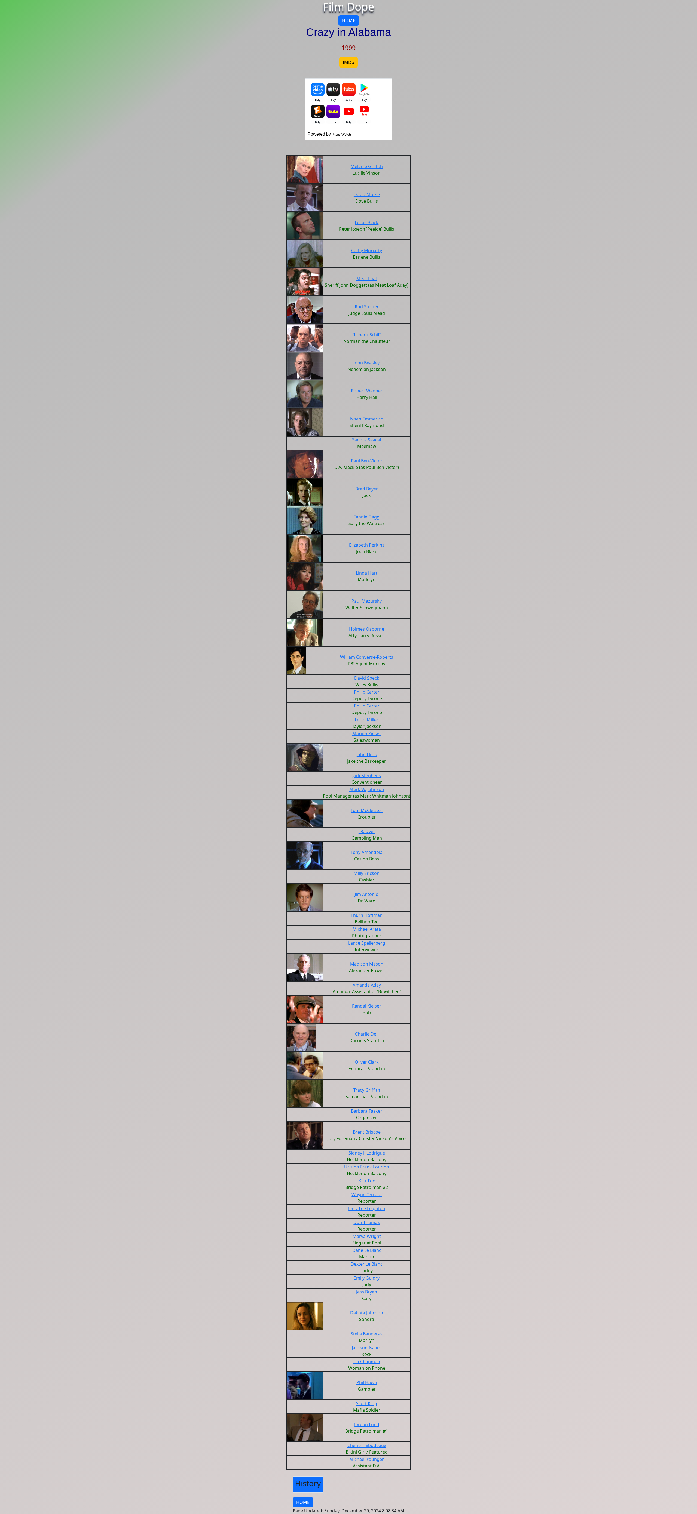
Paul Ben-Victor (367, 461)
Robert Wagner (367, 391)
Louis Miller (366, 720)
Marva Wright (367, 1236)
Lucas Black (366, 222)
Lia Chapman (366, 1362)
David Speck (366, 678)
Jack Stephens (366, 776)
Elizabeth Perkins (366, 545)
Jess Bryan (366, 1292)
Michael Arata (367, 929)
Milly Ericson (367, 873)
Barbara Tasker (366, 1111)
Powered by (320, 134)
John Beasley (367, 363)
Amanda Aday (367, 985)
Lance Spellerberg (366, 943)
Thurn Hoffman (367, 915)
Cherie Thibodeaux (366, 1445)
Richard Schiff (367, 335)
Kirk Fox (367, 1181)
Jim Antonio (366, 894)
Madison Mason (366, 964)
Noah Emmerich (366, 419)
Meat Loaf (366, 279)
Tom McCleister (367, 810)
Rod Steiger (367, 307)
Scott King (366, 1403)
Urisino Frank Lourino (366, 1167)
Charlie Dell (366, 1034)
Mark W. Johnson (366, 789)
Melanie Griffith (367, 166)
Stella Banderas (367, 1334)
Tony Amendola (367, 852)
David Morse (367, 194)
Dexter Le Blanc (367, 1264)
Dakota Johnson (366, 1313)
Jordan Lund (366, 1424)
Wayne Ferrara (366, 1195)
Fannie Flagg (367, 517)
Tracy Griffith (366, 1090)
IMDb (348, 62)
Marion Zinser (366, 734)
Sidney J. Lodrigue (366, 1153)
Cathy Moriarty (366, 251)
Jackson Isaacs (366, 1348)
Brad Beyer (366, 489)
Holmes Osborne (366, 629)
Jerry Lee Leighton (366, 1208)
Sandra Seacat (366, 440)
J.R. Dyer (366, 831)
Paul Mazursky (366, 601)
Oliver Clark (367, 1062)
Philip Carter (367, 692)
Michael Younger (366, 1459)
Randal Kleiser (366, 1006)
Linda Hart (366, 573)
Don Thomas (366, 1222)
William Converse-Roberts (366, 657)
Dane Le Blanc (366, 1250)
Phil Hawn (366, 1382)
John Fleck (366, 755)
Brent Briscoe (367, 1132)
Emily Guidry (367, 1278)
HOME (348, 20)
